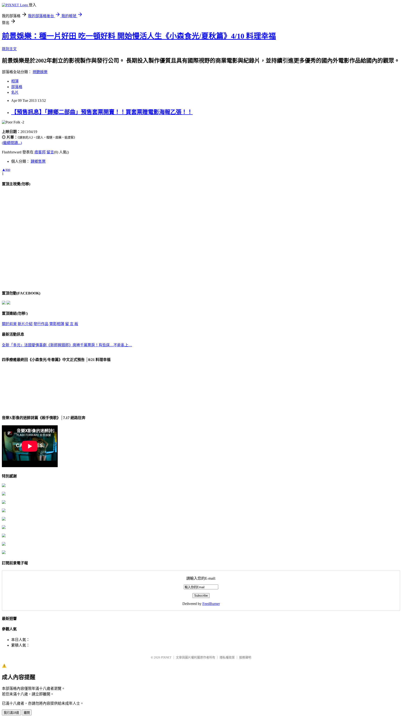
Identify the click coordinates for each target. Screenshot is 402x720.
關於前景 (9, 324)
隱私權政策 (227, 657)
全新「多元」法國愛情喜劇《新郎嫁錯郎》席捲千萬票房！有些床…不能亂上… (67, 345)
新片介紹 (25, 324)
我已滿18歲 (11, 712)
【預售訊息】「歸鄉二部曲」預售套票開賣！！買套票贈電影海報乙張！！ (102, 112)
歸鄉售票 (38, 161)
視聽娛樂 (40, 72)
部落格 (16, 87)
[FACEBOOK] (4, 303)
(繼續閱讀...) (12, 143)
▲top (6, 170)
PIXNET (166, 657)
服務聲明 (245, 657)
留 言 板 (71, 324)
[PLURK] (8, 303)
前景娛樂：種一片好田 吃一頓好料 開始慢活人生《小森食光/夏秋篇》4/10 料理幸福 (139, 36)
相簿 (15, 81)
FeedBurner (211, 604)
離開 (27, 712)
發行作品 (41, 324)
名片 (15, 92)
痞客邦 (40, 152)
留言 (50, 152)
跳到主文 (9, 49)
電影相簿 (56, 324)
